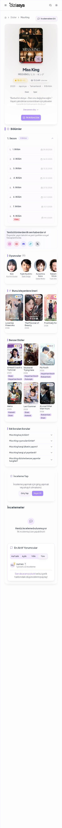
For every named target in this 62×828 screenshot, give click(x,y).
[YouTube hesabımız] (16, 244)
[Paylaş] (38, 59)
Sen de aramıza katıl (25, 573)
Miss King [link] (25, 17)
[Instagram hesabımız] (9, 244)
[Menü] (5, 5)
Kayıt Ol (37, 493)
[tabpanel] (31, 570)
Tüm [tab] (43, 556)
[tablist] (29, 556)
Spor (35, 92)
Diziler (14, 17)
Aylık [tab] (24, 556)
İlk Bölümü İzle (32, 117)
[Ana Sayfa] (17, 5)
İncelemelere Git (48, 18)
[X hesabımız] (37, 244)
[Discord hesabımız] (23, 244)
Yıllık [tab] (33, 556)
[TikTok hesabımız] (30, 244)
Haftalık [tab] (15, 556)
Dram (27, 92)
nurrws (20, 564)
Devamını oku (29, 109)
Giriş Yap (25, 493)
